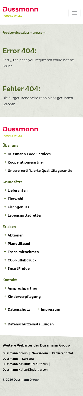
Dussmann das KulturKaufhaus (25, 364)
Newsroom (40, 353)
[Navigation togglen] (74, 13)
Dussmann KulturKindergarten (25, 370)
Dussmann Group (15, 353)
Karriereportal (62, 353)
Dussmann (10, 359)
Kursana (28, 359)
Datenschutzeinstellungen (31, 324)
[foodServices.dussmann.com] (21, 11)
